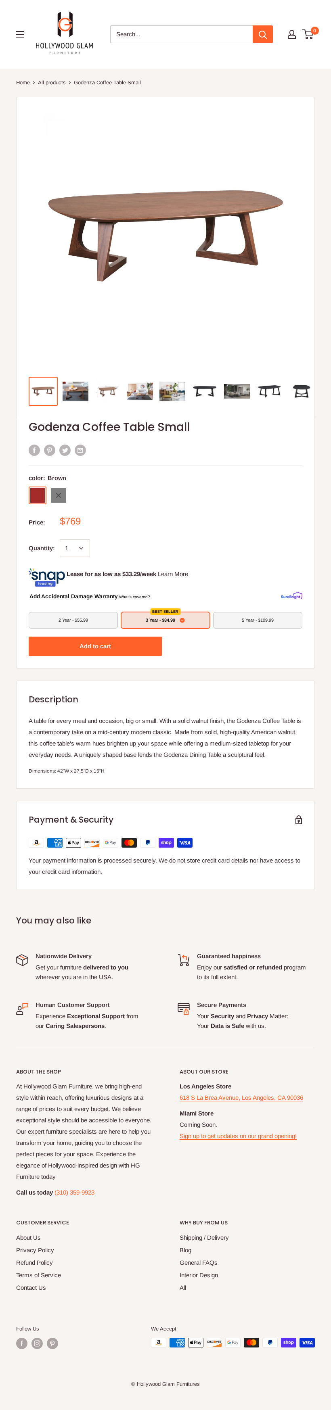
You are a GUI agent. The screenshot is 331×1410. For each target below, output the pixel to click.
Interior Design (199, 1275)
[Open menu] (20, 34)
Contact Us (31, 1287)
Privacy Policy (35, 1250)
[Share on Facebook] (34, 450)
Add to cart (95, 646)
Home (23, 82)
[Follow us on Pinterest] (52, 1343)
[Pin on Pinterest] (49, 450)
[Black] (58, 495)
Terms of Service (38, 1275)
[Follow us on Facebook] (21, 1343)
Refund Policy (34, 1262)
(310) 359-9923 (74, 1192)
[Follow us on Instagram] (37, 1343)
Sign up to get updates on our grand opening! (238, 1135)
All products (52, 82)
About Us (28, 1237)
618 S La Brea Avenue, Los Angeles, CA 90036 (241, 1097)
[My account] (292, 34)
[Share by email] (80, 450)
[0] (308, 34)
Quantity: (42, 548)
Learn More (173, 573)
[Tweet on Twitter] (65, 450)
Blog (185, 1250)
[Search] (263, 34)
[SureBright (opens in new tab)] (291, 596)
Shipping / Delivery (204, 1237)
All (183, 1287)
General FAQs (199, 1262)
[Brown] (37, 495)
